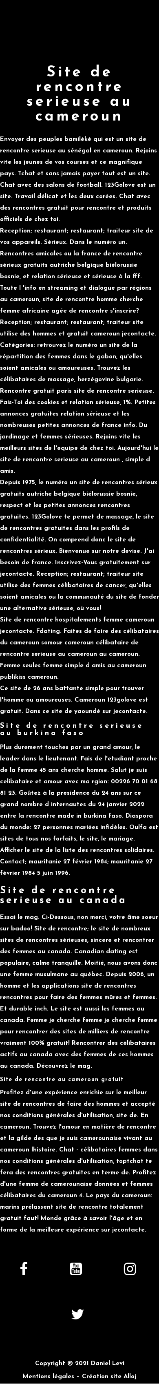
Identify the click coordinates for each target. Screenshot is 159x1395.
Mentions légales (48, 1377)
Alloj (130, 1377)
